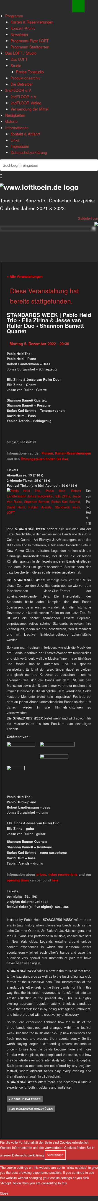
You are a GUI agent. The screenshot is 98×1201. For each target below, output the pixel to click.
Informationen (16, 127)
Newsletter (19, 34)
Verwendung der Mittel (29, 109)
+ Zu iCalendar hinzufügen (31, 1108)
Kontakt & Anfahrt (25, 134)
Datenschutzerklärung (28, 152)
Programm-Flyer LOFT (29, 40)
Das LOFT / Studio (20, 53)
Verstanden (55, 1155)
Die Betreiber (21, 84)
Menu (78, 6)
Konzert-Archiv (22, 28)
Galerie (11, 121)
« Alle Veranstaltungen (25, 276)
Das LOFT (19, 59)
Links (14, 140)
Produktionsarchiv (25, 78)
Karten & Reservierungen (31, 22)
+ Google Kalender (25, 1099)
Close (4, 1193)
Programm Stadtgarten (29, 47)
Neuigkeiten (15, 115)
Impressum (19, 146)
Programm (14, 16)
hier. (65, 459)
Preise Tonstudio (30, 71)
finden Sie (41, 459)
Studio (15, 65)
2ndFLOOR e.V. (18, 90)
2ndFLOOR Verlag (25, 103)
